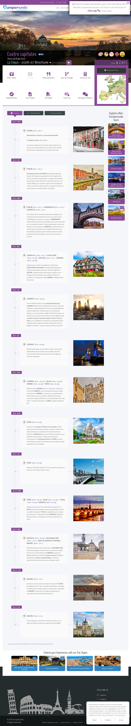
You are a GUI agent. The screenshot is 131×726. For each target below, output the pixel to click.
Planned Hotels (35, 113)
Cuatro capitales (22, 53)
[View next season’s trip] (50, 62)
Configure (108, 720)
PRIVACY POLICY (78, 722)
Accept (121, 720)
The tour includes (56, 113)
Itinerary (16, 113)
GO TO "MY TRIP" (62, 2)
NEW (58, 8)
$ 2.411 (119, 62)
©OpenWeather (49, 644)
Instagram (103, 699)
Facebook (103, 695)
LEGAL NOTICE (65, 722)
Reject (95, 720)
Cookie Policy (121, 715)
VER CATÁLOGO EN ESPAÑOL (47, 2)
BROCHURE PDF (66, 8)
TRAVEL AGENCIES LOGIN (50, 722)
